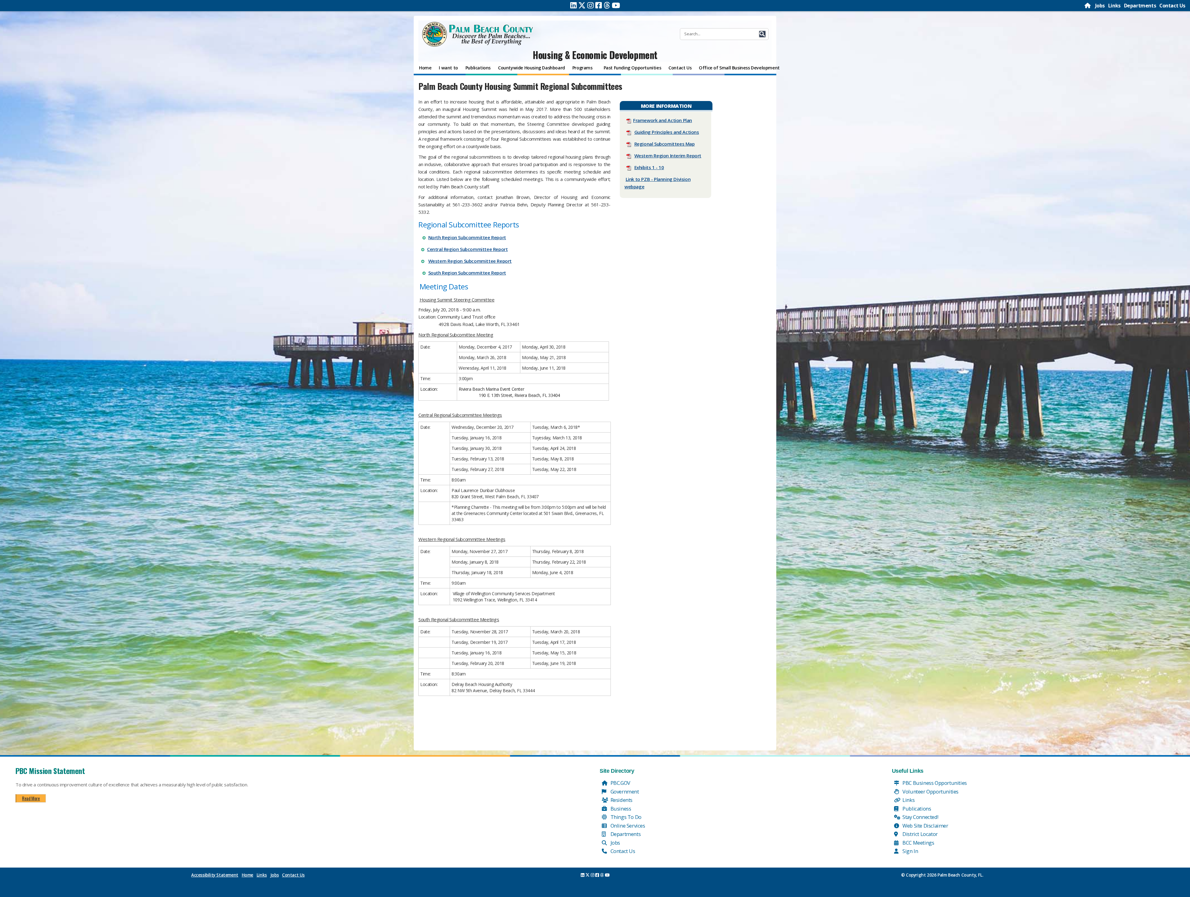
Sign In (909, 851)
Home (247, 875)
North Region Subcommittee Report (467, 237)
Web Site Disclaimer (924, 825)
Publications (916, 808)
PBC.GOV (619, 782)
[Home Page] (1088, 5)
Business (620, 808)
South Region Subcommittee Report (467, 273)
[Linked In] (573, 5)
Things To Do (625, 816)
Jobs (1100, 5)
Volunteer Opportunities (930, 791)
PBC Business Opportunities (934, 782)
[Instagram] (590, 5)
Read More (31, 798)
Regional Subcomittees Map (664, 144)
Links (1114, 5)
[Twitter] (582, 5)
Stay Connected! (919, 816)
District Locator (919, 834)
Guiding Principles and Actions (666, 132)
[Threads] (607, 5)
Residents (620, 799)
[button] (762, 34)
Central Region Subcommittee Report (467, 249)
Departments (1140, 5)
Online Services (627, 825)
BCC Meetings (917, 842)
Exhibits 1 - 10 (649, 167)
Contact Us (1172, 5)
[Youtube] (616, 5)
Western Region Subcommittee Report (470, 261)
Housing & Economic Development (595, 55)
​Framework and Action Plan (662, 120)
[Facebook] (598, 5)
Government (624, 791)
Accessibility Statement (214, 875)
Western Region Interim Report (667, 155)
